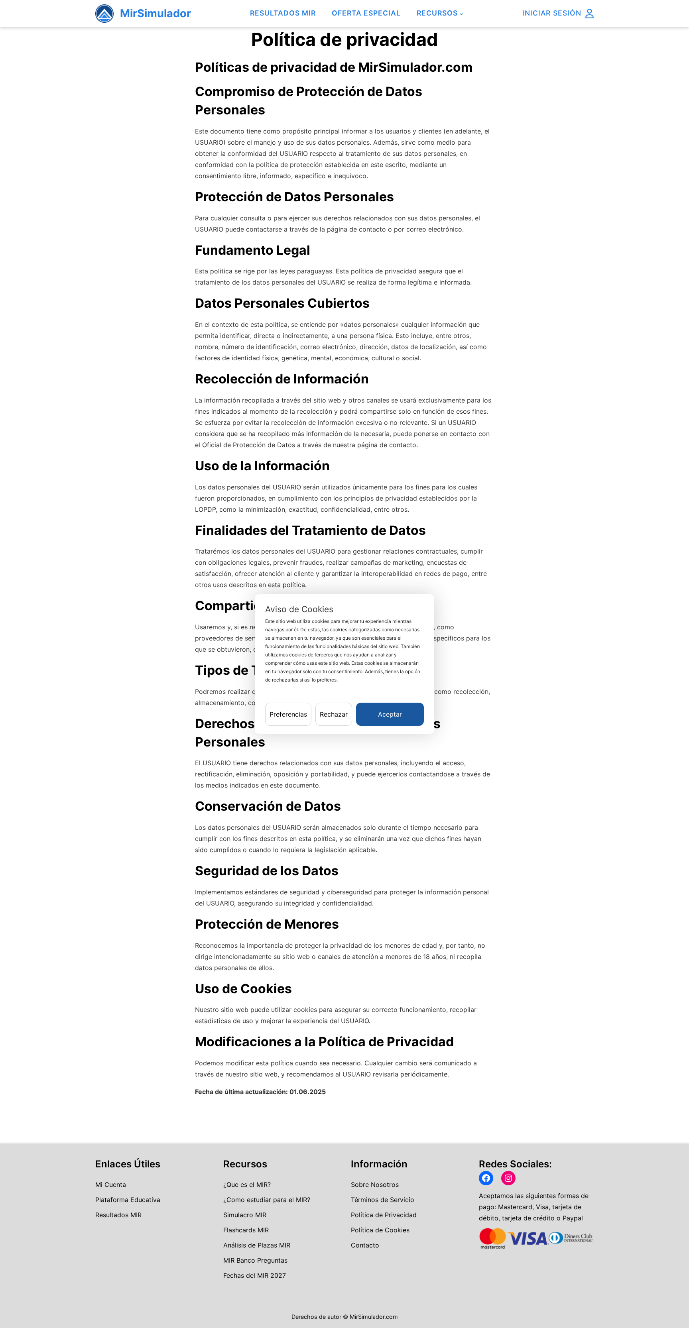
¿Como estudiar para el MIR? (266, 1200)
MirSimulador (155, 13)
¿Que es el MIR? (247, 1185)
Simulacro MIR (244, 1215)
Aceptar (390, 714)
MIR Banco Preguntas (255, 1260)
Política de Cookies (380, 1230)
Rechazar (334, 714)
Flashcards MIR (246, 1230)
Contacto (365, 1245)
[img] (589, 13)
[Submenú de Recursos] (461, 14)
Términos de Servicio (382, 1200)
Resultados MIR (118, 1215)
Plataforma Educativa (127, 1200)
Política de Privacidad (384, 1215)
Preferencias (288, 714)
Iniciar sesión (551, 13)
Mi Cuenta (110, 1185)
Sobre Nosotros (375, 1185)
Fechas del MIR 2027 (254, 1275)
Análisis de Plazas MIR (256, 1245)
